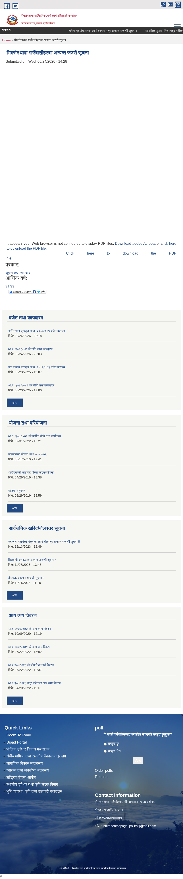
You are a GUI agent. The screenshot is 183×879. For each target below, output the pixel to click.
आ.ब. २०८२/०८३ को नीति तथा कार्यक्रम (31, 385)
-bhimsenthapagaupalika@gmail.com (129, 826)
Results (101, 777)
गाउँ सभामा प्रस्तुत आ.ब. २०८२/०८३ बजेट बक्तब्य (36, 367)
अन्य (14, 403)
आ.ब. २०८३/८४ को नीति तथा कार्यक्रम (30, 349)
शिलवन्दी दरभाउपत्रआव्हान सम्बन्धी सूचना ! (32, 560)
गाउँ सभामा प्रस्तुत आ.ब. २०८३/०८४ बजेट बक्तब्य (36, 331)
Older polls (104, 770)
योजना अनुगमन (16, 490)
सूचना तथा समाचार (18, 273)
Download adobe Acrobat (136, 243)
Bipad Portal (16, 742)
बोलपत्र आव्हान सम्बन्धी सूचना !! (26, 578)
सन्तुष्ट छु (113, 743)
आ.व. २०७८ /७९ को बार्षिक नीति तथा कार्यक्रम (34, 436)
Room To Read (18, 735)
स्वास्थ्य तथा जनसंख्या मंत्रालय (27, 770)
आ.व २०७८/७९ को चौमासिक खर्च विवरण (31, 665)
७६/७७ (10, 286)
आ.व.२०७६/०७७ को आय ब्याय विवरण (29, 628)
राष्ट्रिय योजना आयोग (21, 777)
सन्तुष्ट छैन (114, 751)
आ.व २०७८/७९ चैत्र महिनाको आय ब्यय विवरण (34, 683)
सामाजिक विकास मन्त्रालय (24, 763)
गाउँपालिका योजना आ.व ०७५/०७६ (27, 454)
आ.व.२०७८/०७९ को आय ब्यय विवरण (29, 647)
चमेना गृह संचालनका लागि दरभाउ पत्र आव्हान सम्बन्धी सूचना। (94, 30)
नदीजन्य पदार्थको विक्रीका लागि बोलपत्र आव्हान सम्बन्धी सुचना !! (44, 541)
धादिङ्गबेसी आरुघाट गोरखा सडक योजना (31, 472)
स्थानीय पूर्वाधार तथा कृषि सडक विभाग (32, 784)
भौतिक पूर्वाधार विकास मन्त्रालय (27, 749)
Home (6, 40)
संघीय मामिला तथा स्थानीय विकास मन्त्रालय (36, 756)
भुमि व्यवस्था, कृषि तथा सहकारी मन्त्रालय (34, 791)
